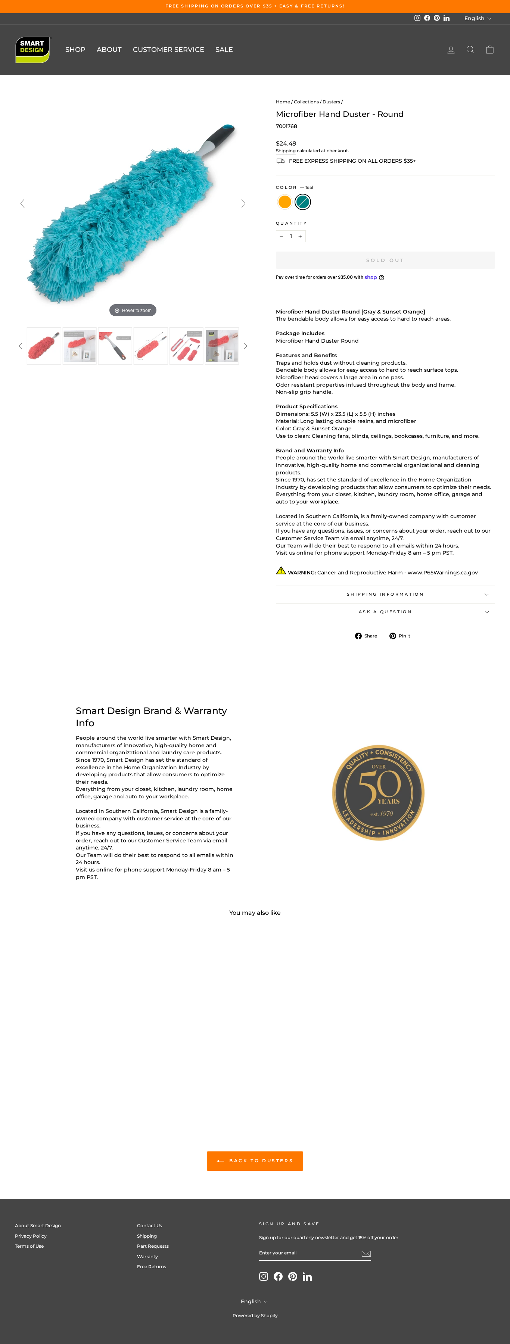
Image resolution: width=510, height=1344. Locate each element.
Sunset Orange (284, 201)
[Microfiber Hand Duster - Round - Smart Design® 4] (151, 346)
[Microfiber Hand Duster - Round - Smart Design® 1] (44, 346)
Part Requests (153, 1246)
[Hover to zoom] (133, 206)
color (294, 187)
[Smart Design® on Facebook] (278, 1276)
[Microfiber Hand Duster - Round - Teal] (77, 1079)
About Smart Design (38, 1225)
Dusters (331, 102)
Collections (306, 102)
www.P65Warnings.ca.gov (443, 572)
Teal (302, 201)
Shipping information (385, 594)
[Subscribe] (366, 1253)
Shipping (286, 150)
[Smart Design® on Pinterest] (292, 1276)
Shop (75, 50)
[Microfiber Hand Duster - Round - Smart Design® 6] (222, 346)
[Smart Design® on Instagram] (263, 1276)
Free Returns (151, 1266)
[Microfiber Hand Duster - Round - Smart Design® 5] (186, 346)
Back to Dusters (260, 1160)
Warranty (147, 1256)
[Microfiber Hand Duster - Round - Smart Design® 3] (115, 346)
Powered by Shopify (255, 1315)
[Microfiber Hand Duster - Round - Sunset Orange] (67, 1079)
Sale (224, 50)
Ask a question (385, 611)
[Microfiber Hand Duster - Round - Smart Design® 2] (79, 346)
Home (283, 102)
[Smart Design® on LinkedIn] (307, 1276)
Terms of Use (29, 1246)
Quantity (291, 223)
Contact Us (149, 1225)
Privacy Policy (31, 1236)
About (109, 50)
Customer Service (168, 50)
